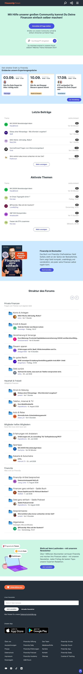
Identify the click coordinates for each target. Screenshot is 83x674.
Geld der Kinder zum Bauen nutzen (30, 327)
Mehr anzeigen (41, 164)
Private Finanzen (12, 303)
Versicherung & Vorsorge (24, 335)
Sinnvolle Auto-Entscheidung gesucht (32, 415)
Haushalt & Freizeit (13, 381)
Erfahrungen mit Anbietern (25, 434)
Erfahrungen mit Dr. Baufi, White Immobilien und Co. (37, 349)
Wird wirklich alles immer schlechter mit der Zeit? (36, 514)
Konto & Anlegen (20, 313)
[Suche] (65, 3)
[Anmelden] (71, 3)
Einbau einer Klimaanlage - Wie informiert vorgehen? (37, 393)
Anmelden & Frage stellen (41, 26)
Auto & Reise (19, 412)
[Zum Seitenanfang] (80, 671)
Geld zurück (18, 369)
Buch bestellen (46, 270)
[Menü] (77, 3)
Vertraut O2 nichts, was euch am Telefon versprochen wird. (39, 372)
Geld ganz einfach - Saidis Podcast (29, 500)
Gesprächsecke (20, 511)
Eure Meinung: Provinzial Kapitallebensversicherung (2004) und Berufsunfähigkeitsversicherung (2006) (48, 338)
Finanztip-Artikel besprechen (26, 477)
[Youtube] (6, 668)
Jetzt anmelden (47, 567)
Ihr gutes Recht (20, 357)
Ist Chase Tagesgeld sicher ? (20, 197)
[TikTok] (16, 668)
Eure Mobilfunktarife (25, 404)
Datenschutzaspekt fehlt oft (28, 480)
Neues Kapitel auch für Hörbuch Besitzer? (33, 491)
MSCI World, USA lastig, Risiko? (29, 316)
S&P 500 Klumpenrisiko (18, 213)
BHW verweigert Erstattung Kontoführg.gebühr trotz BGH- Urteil (41, 360)
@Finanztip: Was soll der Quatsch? (22, 205)
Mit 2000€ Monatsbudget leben (21, 188)
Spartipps (17, 445)
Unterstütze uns (16, 587)
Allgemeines (18, 522)
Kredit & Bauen (20, 324)
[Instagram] (11, 668)
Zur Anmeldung (74, 99)
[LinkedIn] (21, 668)
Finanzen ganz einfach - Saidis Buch (29, 488)
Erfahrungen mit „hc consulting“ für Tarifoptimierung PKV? (39, 437)
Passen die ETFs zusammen (19, 221)
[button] (77, 298)
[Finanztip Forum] (12, 3)
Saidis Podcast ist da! (26, 503)
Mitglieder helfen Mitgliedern (17, 424)
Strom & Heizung (21, 390)
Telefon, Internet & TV (23, 401)
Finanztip (8, 468)
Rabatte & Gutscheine (23, 456)
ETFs (20, 459)
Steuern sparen (20, 346)
